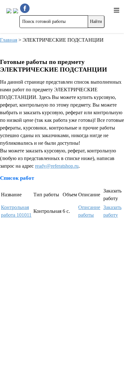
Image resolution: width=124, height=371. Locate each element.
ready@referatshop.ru (57, 166)
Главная (8, 40)
